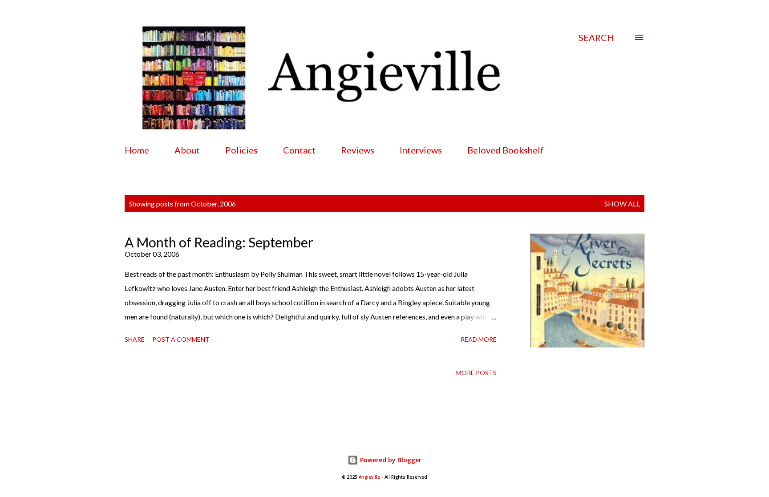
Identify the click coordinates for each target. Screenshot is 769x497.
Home (137, 150)
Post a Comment (181, 339)
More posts (476, 372)
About (187, 150)
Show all (622, 203)
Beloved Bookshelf (505, 150)
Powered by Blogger (389, 460)
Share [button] (135, 339)
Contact (299, 150)
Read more (479, 339)
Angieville (369, 477)
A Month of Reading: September (219, 242)
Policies (241, 150)
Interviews (421, 150)
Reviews (357, 150)
